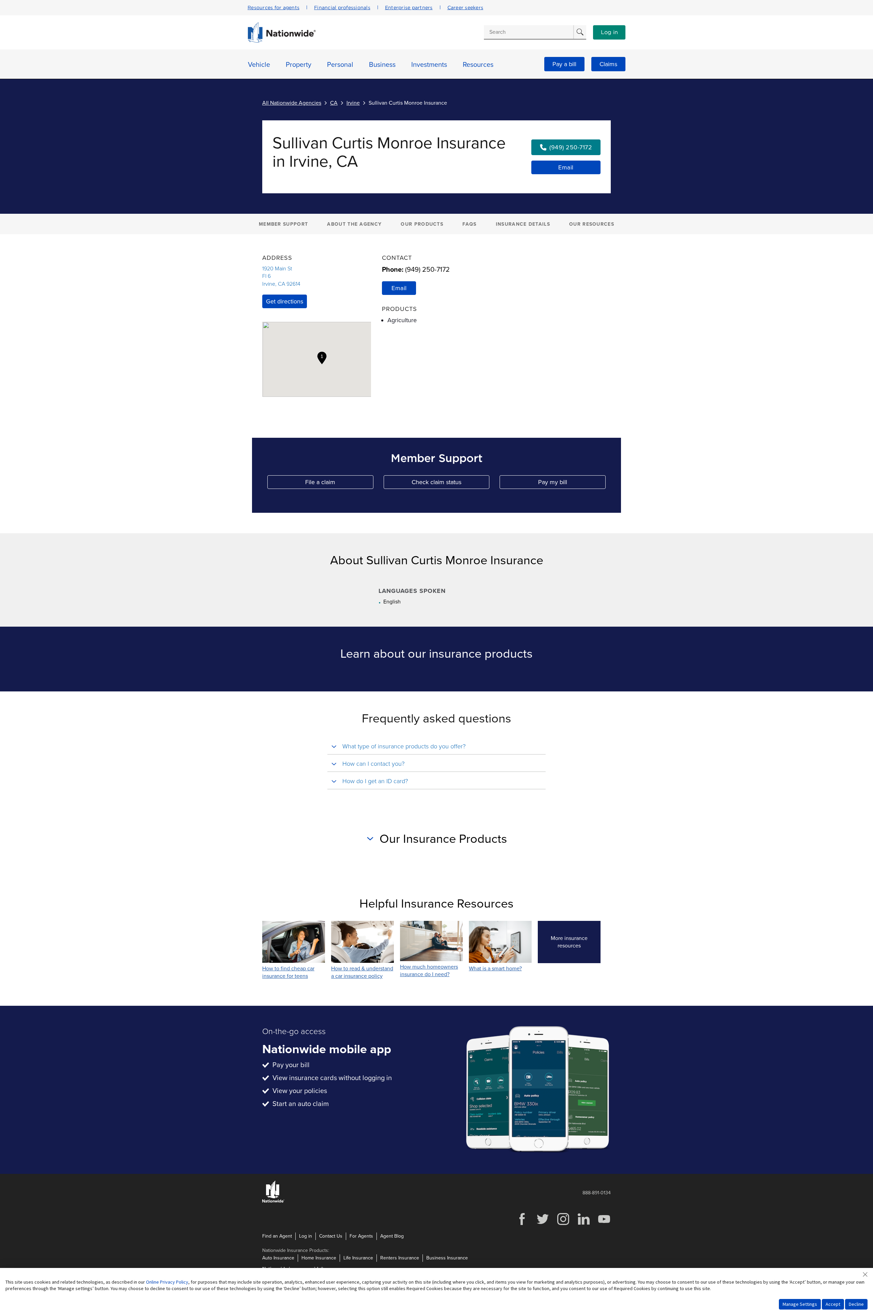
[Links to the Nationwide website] (273, 1201)
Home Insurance (318, 1258)
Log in (609, 32)
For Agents (361, 1236)
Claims (608, 64)
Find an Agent (277, 1236)
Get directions (284, 301)
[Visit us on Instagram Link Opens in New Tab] (563, 1224)
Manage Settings (800, 1304)
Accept (833, 1304)
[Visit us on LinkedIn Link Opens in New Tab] (583, 1224)
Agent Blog (392, 1236)
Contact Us (330, 1236)
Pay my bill (572, 483)
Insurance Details (523, 224)
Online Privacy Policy (167, 1282)
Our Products (422, 224)
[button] (322, 358)
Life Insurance (358, 1258)
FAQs (469, 224)
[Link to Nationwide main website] (282, 41)
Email (566, 167)
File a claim (339, 483)
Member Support (283, 224)
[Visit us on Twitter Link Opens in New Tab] (542, 1224)
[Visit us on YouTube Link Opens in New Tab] (604, 1224)
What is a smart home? (495, 968)
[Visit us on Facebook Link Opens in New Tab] (522, 1224)
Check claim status (450, 483)
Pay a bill (564, 64)
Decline (856, 1304)
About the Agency (354, 224)
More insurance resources (576, 942)
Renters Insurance (399, 1258)
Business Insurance (447, 1258)
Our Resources (591, 224)
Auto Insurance (278, 1258)
